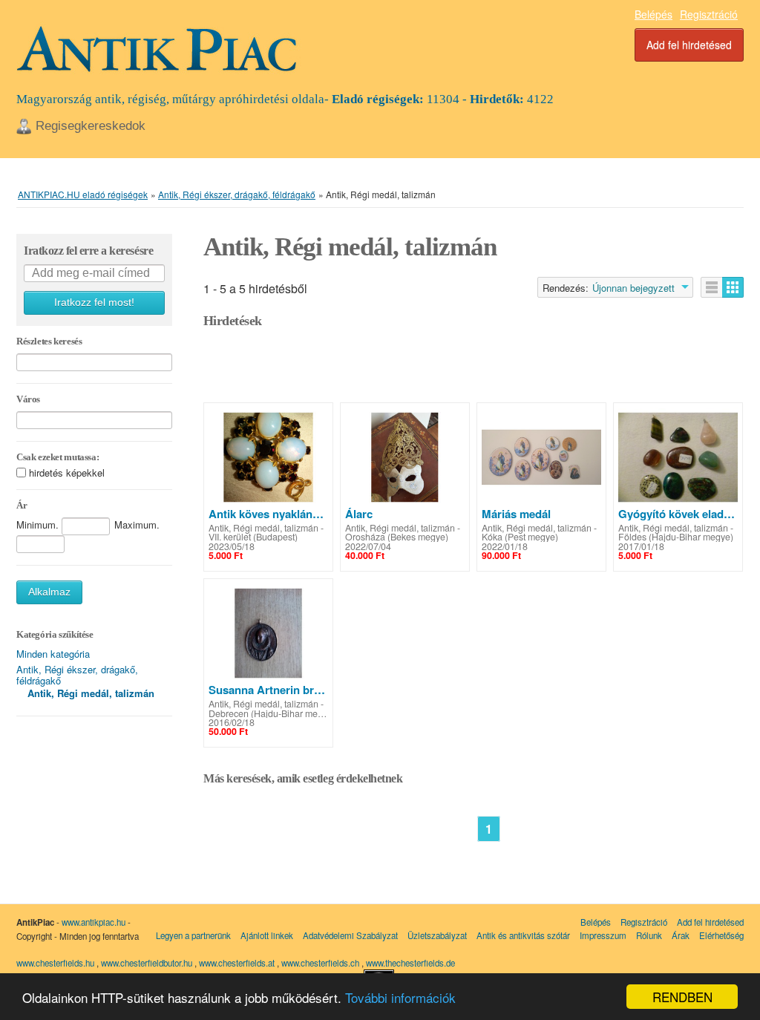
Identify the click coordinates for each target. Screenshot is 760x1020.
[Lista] (712, 287)
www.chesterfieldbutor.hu (147, 963)
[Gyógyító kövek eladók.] (678, 457)
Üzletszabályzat (437, 935)
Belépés (653, 14)
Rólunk (649, 935)
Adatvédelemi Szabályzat (350, 935)
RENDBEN (682, 996)
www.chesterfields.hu (55, 963)
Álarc (359, 513)
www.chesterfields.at (238, 963)
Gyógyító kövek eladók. (678, 513)
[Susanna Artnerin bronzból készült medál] (268, 633)
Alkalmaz (49, 592)
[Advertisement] (473, 369)
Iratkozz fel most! (94, 302)
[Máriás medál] (541, 457)
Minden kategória (53, 654)
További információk (400, 997)
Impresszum (603, 935)
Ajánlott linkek (266, 935)
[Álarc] (405, 457)
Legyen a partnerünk (193, 935)
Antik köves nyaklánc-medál (268, 513)
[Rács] (733, 287)
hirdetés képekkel (67, 472)
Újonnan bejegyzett (633, 288)
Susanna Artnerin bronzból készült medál (268, 689)
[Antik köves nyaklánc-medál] (268, 457)
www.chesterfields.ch (321, 963)
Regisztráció (709, 14)
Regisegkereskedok (90, 126)
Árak (680, 935)
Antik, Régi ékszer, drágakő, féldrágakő (77, 674)
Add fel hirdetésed (689, 44)
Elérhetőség (721, 935)
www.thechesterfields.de (410, 963)
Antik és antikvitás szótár (523, 935)
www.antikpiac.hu (93, 922)
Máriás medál (516, 513)
